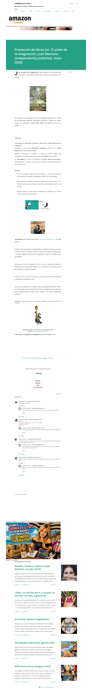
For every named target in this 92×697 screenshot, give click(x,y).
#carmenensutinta (38, 387)
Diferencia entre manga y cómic (33, 666)
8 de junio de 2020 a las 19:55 (38, 428)
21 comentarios (25, 584)
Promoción (57, 11)
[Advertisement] (36, 505)
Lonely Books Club (22, 401)
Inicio (15, 11)
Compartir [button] (70, 72)
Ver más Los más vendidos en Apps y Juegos (38, 358)
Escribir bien (66, 11)
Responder (21, 416)
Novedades (22, 11)
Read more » (53, 584)
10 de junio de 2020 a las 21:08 (34, 439)
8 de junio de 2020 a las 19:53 (38, 408)
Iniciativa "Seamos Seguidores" (32, 619)
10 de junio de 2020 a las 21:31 (34, 457)
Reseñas (31, 11)
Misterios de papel (22, 457)
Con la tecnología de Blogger (46, 687)
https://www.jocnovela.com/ (46, 239)
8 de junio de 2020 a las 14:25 (33, 401)
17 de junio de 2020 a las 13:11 (38, 444)
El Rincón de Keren (22, 439)
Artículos (38, 11)
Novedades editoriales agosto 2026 (34, 642)
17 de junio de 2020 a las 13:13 (38, 465)
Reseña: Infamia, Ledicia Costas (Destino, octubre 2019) (32, 568)
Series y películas (47, 11)
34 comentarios (25, 611)
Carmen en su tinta (22, 3)
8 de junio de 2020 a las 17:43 (35, 419)
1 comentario (24, 658)
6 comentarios (24, 682)
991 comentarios (25, 634)
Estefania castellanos (23, 419)
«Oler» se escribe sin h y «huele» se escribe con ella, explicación (35, 594)
